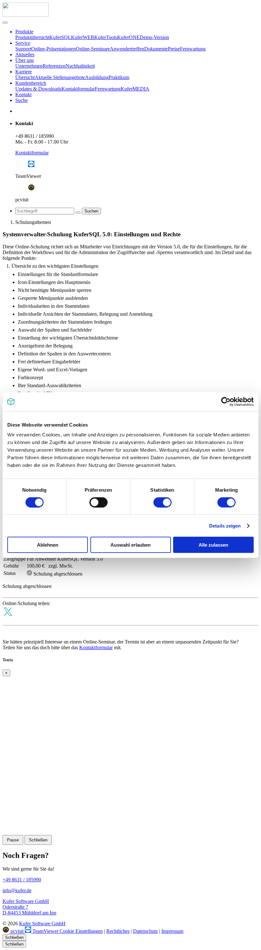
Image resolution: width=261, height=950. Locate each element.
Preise (174, 48)
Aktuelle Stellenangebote (60, 77)
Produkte (24, 31)
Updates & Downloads (38, 88)
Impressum (172, 931)
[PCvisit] (31, 189)
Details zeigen (225, 525)
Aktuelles (24, 54)
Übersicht (25, 77)
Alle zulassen (213, 545)
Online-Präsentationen (53, 48)
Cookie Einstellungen (81, 931)
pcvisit (17, 931)
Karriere (23, 71)
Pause (13, 840)
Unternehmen (29, 66)
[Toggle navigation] (5, 23)
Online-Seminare (93, 48)
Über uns (24, 60)
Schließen (38, 840)
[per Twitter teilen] (8, 619)
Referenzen (54, 66)
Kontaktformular (78, 88)
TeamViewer (45, 931)
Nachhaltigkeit (80, 66)
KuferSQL (60, 37)
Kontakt (23, 94)
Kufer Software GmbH (42, 923)
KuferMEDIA (135, 88)
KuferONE (128, 37)
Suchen (91, 211)
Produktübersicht (32, 37)
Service (22, 43)
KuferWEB (82, 37)
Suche (21, 100)
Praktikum (119, 77)
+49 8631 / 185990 (34, 136)
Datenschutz (145, 931)
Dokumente (156, 48)
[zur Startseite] (26, 15)
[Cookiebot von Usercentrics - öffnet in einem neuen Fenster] (226, 401)
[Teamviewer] (31, 165)
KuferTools (105, 37)
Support (23, 48)
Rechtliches (118, 931)
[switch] (98, 502)
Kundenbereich (30, 83)
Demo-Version (154, 37)
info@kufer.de (17, 890)
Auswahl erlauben (130, 545)
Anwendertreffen (127, 48)
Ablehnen (47, 545)
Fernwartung (193, 48)
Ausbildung (97, 77)
